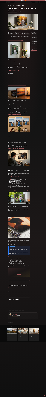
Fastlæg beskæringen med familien (15, 114)
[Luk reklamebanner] (45, 0)
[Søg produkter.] (35, 2)
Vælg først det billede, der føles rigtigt (15, 40)
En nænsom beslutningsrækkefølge (15, 256)
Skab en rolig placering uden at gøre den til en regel (18, 190)
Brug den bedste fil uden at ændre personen (17, 85)
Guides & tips (12, 5)
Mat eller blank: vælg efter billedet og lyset (16, 148)
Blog (10, 5)
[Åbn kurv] (39, 2)
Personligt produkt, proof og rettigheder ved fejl (17, 214)
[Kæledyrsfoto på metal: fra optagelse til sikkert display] (34, 334)
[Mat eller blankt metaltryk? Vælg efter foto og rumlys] (12, 334)
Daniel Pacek (9, 11)
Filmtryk (10, 183)
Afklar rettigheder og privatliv (14, 70)
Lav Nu (18, 274)
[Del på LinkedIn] (12, 322)
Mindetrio (10, 179)
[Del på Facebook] (10, 322)
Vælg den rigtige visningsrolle (14, 176)
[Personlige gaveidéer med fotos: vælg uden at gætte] (23, 334)
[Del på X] (9, 322)
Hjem (8, 5)
